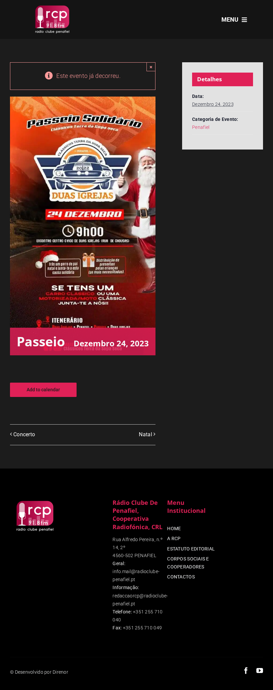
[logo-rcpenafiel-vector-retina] (52, 6)
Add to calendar (43, 389)
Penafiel (200, 127)
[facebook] (246, 670)
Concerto (24, 434)
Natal (145, 434)
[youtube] (259, 670)
